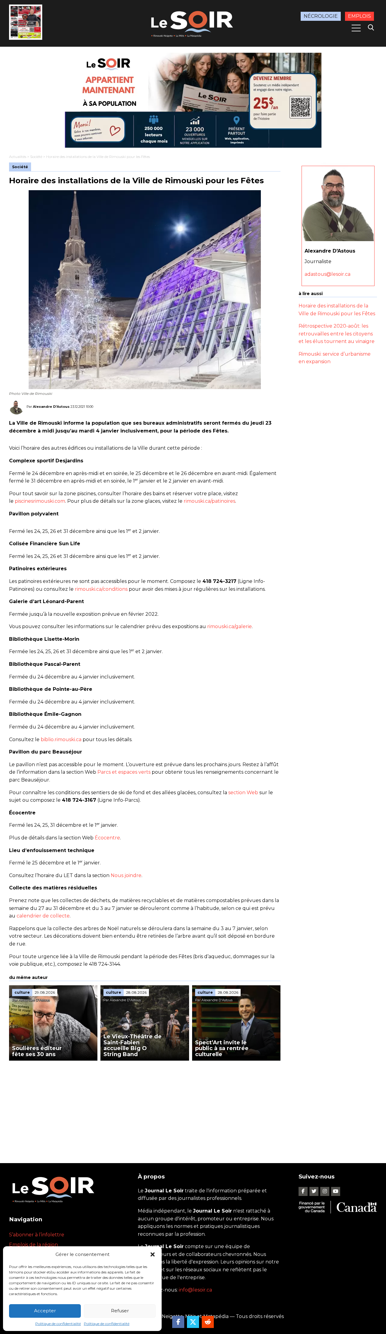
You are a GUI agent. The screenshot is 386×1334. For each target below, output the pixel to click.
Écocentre (107, 838)
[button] (153, 1254)
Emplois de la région (33, 1244)
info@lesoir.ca (195, 1290)
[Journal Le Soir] (193, 22)
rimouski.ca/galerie (229, 626)
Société (36, 156)
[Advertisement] (144, 1106)
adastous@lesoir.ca (327, 274)
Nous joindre (126, 875)
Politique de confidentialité (58, 1323)
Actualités (17, 156)
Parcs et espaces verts (123, 772)
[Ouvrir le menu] (356, 28)
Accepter (45, 1311)
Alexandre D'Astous (51, 406)
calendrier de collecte (43, 916)
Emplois (359, 16)
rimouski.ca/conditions (101, 589)
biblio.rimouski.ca (61, 739)
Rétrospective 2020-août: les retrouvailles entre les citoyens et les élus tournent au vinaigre (337, 333)
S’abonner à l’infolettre (36, 1235)
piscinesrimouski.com (40, 501)
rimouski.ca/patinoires (209, 501)
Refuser (120, 1311)
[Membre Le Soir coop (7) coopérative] (193, 100)
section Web (243, 792)
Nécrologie (321, 16)
